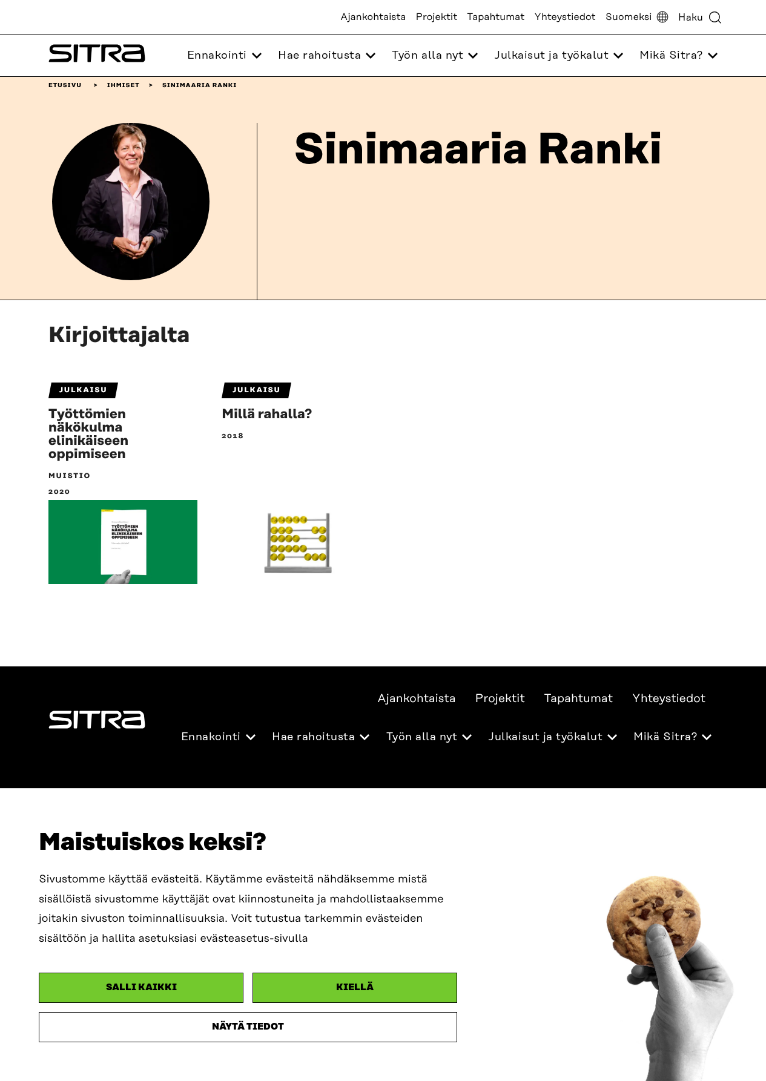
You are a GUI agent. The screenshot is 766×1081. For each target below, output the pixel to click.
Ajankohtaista (373, 17)
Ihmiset (123, 85)
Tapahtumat (495, 17)
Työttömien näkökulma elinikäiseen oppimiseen (88, 434)
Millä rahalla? (267, 414)
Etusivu (65, 85)
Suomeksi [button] (629, 17)
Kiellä (355, 987)
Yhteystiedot (564, 17)
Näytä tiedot (248, 1027)
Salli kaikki (141, 987)
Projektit (437, 17)
